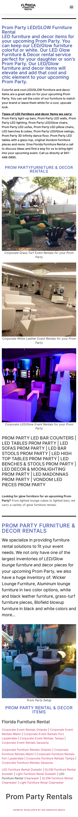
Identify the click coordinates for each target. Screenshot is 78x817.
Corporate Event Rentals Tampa (42, 738)
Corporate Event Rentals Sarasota (25, 742)
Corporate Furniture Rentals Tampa (50, 758)
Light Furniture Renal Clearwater (42, 782)
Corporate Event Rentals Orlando (24, 729)
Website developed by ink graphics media (39, 810)
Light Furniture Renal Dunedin (36, 774)
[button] (71, 7)
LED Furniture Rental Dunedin (22, 769)
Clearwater (31, 778)
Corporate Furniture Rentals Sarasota (27, 762)
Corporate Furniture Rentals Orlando (27, 749)
